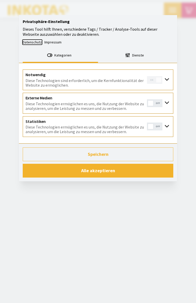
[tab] (60, 56)
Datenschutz (32, 42)
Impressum (53, 42)
